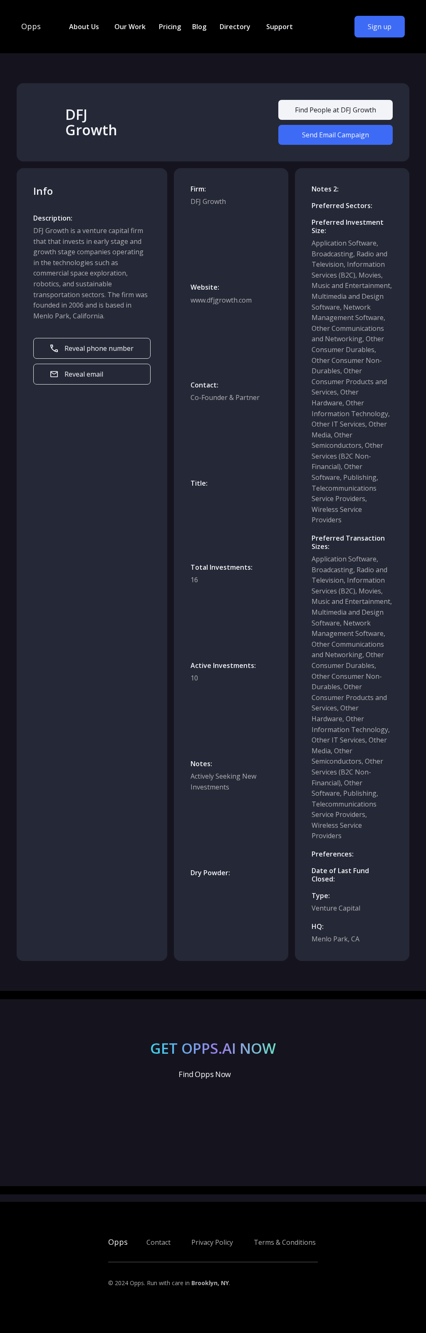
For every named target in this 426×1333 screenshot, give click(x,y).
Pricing (170, 26)
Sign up (379, 26)
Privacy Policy (212, 1242)
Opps (31, 26)
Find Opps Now (204, 1074)
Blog (199, 26)
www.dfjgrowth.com (221, 300)
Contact (158, 1242)
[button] (83, 27)
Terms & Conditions (285, 1242)
